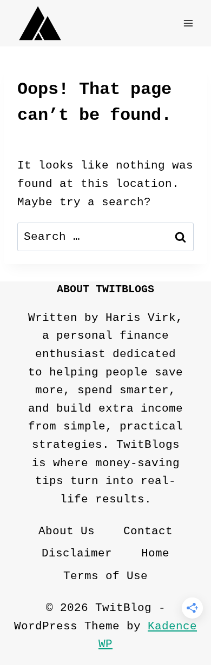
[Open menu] (188, 23)
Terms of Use (105, 576)
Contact (148, 531)
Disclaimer (77, 553)
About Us (66, 531)
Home (155, 553)
